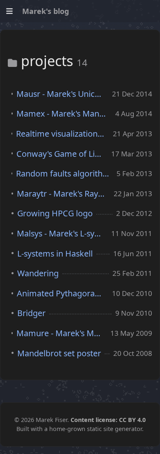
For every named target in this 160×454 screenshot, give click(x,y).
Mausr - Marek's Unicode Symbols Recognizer (60, 93)
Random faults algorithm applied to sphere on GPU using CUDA (62, 173)
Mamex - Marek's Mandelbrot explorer (62, 113)
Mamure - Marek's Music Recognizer (59, 333)
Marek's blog (45, 11)
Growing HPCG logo (55, 213)
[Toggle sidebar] (9, 11)
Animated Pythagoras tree (61, 293)
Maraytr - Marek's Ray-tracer (61, 193)
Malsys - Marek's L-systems (60, 233)
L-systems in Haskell (55, 253)
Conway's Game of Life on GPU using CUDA (60, 153)
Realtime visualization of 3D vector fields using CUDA (60, 133)
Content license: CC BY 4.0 (108, 420)
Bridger (31, 313)
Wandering (38, 273)
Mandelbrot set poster (59, 353)
